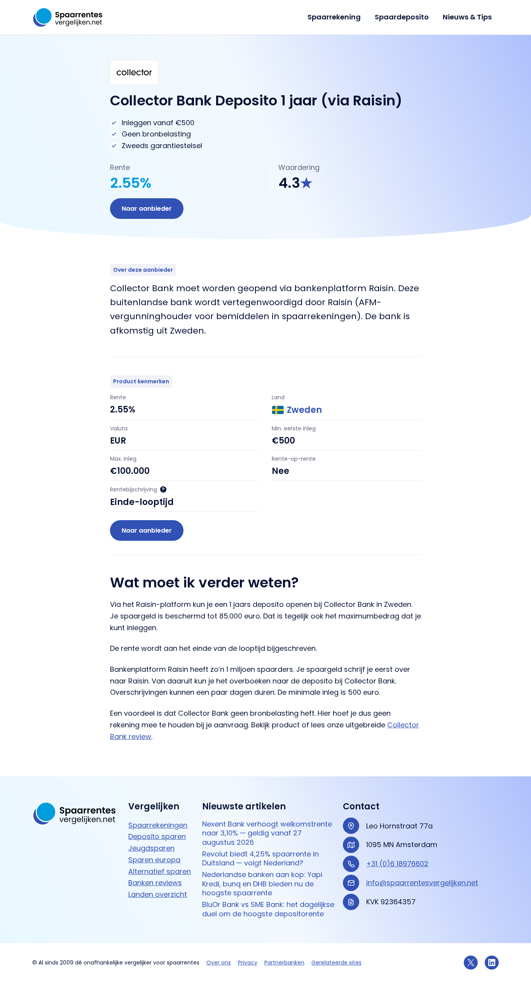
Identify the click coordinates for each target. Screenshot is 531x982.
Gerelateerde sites (336, 962)
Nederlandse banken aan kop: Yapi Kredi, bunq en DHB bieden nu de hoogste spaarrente (262, 883)
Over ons (218, 962)
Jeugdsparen (151, 848)
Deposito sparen (157, 836)
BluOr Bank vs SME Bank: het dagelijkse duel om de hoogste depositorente (268, 909)
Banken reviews (155, 883)
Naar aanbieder (147, 208)
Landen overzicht (157, 894)
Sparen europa (154, 860)
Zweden (304, 410)
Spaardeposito (402, 17)
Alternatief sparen (159, 871)
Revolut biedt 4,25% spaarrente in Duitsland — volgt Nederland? (260, 858)
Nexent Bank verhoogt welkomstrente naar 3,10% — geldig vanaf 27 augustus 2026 (267, 833)
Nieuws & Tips (467, 17)
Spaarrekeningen (157, 825)
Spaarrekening (334, 17)
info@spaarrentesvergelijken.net (422, 883)
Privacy (247, 962)
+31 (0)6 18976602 (397, 863)
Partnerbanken (284, 962)
